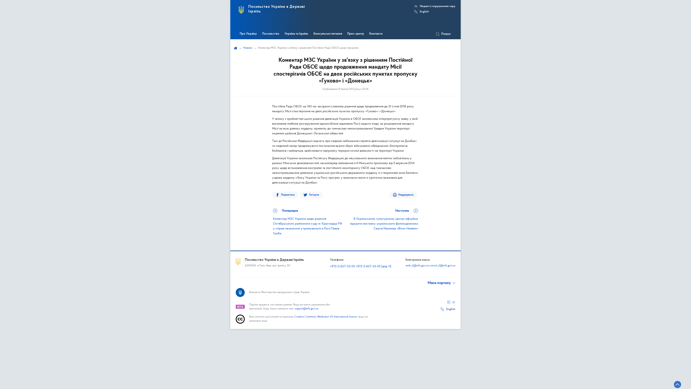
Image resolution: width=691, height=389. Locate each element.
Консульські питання (327, 33)
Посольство (270, 33)
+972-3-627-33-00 (342, 266)
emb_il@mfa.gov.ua (417, 265)
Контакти (375, 33)
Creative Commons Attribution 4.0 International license (325, 317)
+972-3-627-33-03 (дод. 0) (373, 266)
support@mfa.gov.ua (306, 308)
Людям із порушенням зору (437, 6)
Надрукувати (406, 195)
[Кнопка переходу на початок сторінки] (677, 384)
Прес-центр (355, 33)
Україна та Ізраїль (296, 33)
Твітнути (314, 195)
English (424, 11)
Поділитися (288, 195)
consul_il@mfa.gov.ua (442, 265)
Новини (247, 47)
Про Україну (248, 33)
